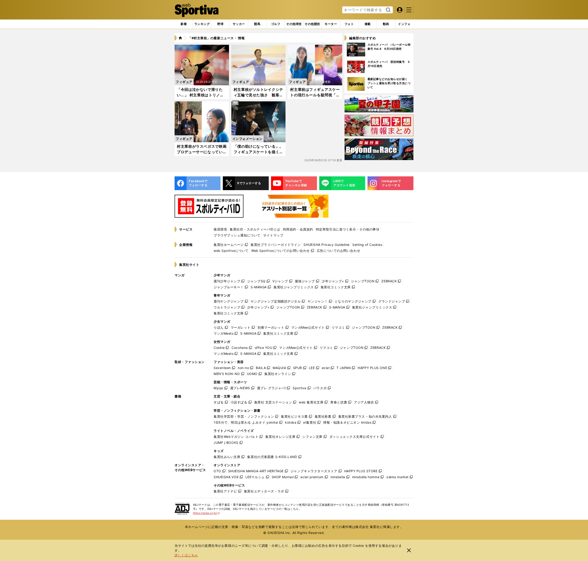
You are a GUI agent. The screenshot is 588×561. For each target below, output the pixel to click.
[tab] (220, 24)
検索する (387, 10)
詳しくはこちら (186, 555)
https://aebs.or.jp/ (206, 513)
